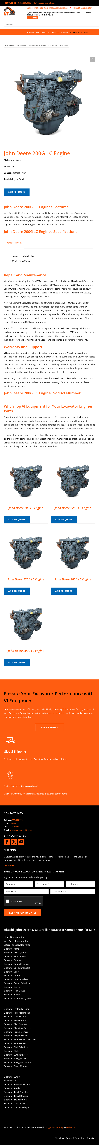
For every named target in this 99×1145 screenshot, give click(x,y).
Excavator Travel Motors (15, 1099)
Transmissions (11, 1080)
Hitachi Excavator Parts (15, 937)
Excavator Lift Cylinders (15, 1016)
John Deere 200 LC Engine (26, 508)
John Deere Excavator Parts (17, 941)
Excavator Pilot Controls (15, 1024)
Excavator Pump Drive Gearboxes (20, 1039)
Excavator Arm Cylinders (16, 952)
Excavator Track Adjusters (16, 1092)
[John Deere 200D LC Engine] (73, 532)
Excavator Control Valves (16, 979)
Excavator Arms (11, 948)
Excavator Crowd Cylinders (17, 983)
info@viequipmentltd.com (43, 3)
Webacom (71, 1127)
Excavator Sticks (11, 1051)
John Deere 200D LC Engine (73, 579)
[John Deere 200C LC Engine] (26, 603)
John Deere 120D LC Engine (26, 579)
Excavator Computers (14, 975)
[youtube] (21, 842)
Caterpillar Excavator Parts (17, 944)
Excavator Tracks (12, 1088)
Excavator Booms (12, 960)
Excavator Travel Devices (16, 1096)
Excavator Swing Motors (15, 1066)
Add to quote (16, 192)
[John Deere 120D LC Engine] (26, 532)
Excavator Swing (12, 1076)
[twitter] (14, 842)
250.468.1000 (15, 823)
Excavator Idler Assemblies (17, 1012)
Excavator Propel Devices (16, 1031)
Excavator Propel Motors (16, 1035)
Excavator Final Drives (14, 990)
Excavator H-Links (12, 994)
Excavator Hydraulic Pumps (17, 1009)
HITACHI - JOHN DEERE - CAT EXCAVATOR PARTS (47, 32)
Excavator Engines (13, 987)
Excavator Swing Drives (15, 1058)
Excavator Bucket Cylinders (17, 967)
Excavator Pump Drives (15, 1043)
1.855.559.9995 (24, 3)
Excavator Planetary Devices (17, 1028)
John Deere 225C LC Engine (73, 508)
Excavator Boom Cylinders (16, 964)
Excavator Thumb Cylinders (17, 1084)
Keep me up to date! (22, 912)
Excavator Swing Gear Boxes (17, 1062)
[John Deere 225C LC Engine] (73, 460)
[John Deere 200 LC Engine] (26, 460)
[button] (92, 59)
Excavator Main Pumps (15, 1020)
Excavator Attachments (15, 956)
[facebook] (7, 842)
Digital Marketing (54, 1127)
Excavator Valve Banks (14, 1103)
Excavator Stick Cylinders (16, 1047)
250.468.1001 (13, 826)
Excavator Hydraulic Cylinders (18, 998)
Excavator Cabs (11, 971)
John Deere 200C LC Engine (26, 651)
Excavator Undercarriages (16, 1107)
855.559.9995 (17, 820)
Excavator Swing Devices (16, 1054)
